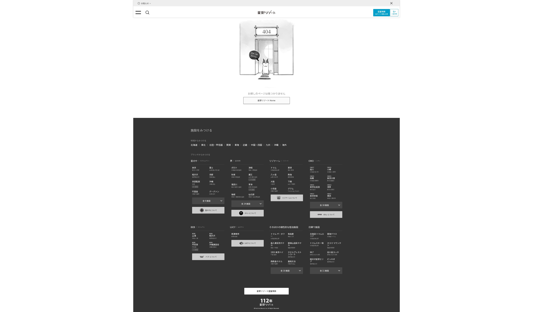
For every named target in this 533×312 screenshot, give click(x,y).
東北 (203, 144)
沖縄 (276, 144)
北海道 (194, 144)
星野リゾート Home (266, 100)
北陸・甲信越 (216, 144)
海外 (284, 144)
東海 (237, 144)
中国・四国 (256, 144)
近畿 (245, 144)
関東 (228, 144)
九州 (268, 144)
